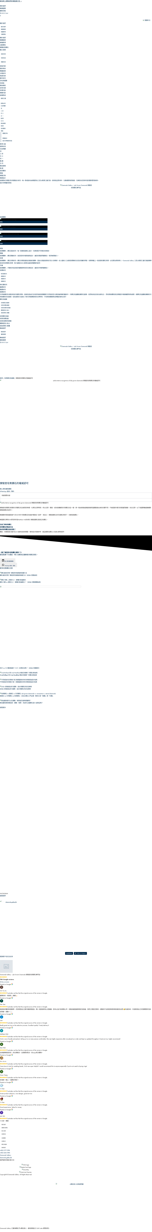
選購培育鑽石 (5, 1127)
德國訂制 (5, 133)
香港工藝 (3, 98)
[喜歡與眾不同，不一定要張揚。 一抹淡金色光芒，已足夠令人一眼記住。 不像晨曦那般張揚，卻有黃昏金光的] (18, 936)
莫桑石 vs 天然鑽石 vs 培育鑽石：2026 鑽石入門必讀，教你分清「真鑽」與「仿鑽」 (27, 696)
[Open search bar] (76, 18)
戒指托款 (3, 54)
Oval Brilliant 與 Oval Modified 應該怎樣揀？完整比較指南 (18, 675)
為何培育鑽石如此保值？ (8, 529)
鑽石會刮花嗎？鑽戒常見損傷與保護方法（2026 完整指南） (19, 575)
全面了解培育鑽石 (5, 524)
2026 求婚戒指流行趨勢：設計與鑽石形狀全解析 (15, 689)
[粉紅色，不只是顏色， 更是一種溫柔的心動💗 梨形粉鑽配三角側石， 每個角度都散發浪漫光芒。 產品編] (18, 914)
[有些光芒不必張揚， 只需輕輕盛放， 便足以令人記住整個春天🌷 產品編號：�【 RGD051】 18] (57, 913)
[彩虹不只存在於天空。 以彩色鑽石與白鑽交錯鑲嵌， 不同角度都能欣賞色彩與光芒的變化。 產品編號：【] (57, 934)
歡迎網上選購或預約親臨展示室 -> (11, 1)
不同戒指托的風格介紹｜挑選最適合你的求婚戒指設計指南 (18, 682)
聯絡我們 (4, 1147)
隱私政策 (18, 1179)
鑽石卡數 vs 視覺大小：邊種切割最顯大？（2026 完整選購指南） (21, 582)
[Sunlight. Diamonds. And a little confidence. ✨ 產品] (95, 934)
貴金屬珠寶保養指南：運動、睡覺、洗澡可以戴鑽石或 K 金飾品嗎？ (21, 703)
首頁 (1, 378)
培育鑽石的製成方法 (6, 527)
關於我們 (4, 1124)
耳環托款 (3, 58)
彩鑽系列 (4, 1141)
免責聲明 (11, 1179)
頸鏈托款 (3, 62)
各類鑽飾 (4, 1138)
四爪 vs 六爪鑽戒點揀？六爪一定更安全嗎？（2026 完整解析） (20, 668)
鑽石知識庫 (4, 1144)
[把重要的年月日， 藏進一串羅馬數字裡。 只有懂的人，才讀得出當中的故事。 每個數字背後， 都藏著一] (95, 916)
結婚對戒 (4, 1134)
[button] (76, 23)
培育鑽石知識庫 (9, 378)
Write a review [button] (4, 982)
